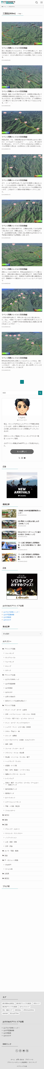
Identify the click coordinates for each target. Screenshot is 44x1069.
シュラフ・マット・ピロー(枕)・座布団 (18, 727)
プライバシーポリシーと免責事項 (17, 1062)
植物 (6, 820)
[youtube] (25, 458)
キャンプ (8, 666)
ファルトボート (10, 810)
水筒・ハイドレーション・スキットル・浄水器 (20, 714)
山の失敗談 (7, 617)
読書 (6, 824)
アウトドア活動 (10, 649)
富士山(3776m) (14, 1013)
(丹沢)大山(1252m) (28, 1010)
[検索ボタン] (36, 2)
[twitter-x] (19, 458)
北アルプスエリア (24, 1006)
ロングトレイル (10, 657)
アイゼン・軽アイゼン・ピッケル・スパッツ (19, 718)
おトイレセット (10, 797)
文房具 (7, 873)
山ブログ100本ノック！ (11, 612)
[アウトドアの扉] (8, 2)
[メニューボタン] (41, 2)
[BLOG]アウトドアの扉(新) (10, 1006)
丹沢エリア (37, 1003)
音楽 (6, 855)
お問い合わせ (20, 1059)
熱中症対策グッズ (11, 789)
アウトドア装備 (10, 705)
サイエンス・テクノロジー (14, 833)
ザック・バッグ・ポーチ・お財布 (16, 710)
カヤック (8, 670)
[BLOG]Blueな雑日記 (8, 1003)
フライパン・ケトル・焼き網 (14, 753)
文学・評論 (8, 846)
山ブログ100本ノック (12, 679)
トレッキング (9, 653)
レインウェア (9, 778)
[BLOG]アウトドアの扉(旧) (23, 1003)
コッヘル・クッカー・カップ (14, 748)
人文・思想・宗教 (11, 842)
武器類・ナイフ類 (11, 765)
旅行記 (7, 815)
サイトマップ (33, 1062)
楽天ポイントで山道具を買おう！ (16, 701)
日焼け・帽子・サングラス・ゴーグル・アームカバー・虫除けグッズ (21, 784)
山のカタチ (7, 620)
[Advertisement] (22, 959)
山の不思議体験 (8, 614)
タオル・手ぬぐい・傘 (12, 731)
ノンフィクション (11, 837)
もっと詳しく (22, 451)
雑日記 (7, 878)
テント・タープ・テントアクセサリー (17, 723)
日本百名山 (18, 1010)
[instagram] (22, 458)
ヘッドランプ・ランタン (13, 761)
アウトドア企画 (10, 675)
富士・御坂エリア (7, 1010)
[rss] (27, 1050)
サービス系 (8, 869)
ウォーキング (9, 662)
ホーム (13, 1059)
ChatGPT (8, 865)
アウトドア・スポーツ (12, 829)
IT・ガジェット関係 (11, 860)
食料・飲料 (8, 744)
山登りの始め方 (10, 696)
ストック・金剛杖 (11, 735)
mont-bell (5, 1013)
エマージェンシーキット (13, 802)
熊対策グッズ (9, 793)
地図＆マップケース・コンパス (15, 774)
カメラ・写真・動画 (11, 851)
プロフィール (29, 1059)
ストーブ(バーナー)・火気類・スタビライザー (20, 740)
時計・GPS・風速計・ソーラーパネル (17, 770)
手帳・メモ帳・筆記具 (12, 806)
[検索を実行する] (40, 393)
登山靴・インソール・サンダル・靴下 (17, 757)
